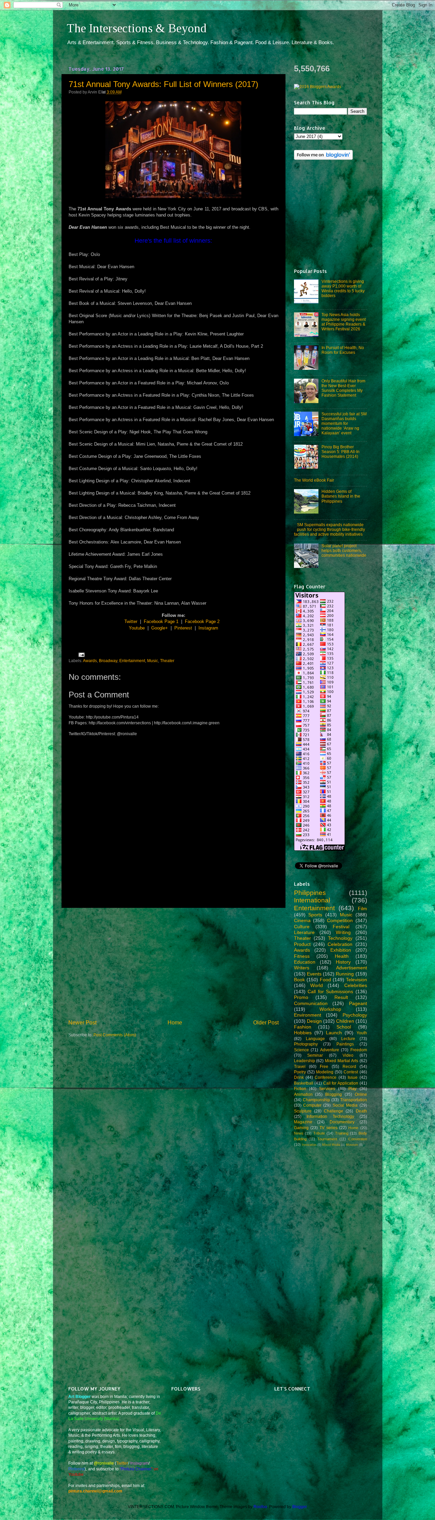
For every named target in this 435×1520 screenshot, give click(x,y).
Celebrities (355, 985)
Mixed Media (331, 1144)
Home (175, 1022)
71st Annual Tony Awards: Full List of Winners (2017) (163, 84)
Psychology (355, 1015)
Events (314, 974)
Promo (301, 997)
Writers (301, 967)
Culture (302, 926)
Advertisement (351, 967)
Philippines (310, 892)
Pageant (358, 1003)
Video (348, 1055)
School (343, 1027)
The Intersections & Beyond (137, 28)
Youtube (137, 628)
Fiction (300, 1088)
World (316, 985)
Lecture (348, 1038)
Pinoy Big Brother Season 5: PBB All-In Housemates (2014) (340, 452)
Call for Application (340, 1083)
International (312, 900)
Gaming (301, 1127)
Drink (299, 1077)
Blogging (333, 1094)
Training (341, 1133)
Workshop (330, 1009)
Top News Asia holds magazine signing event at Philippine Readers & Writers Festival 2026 (343, 321)
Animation (303, 1094)
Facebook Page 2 (202, 621)
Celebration (340, 944)
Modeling (324, 1072)
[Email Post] (80, 654)
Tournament (327, 1139)
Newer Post (82, 1022)
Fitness (302, 956)
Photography (306, 1044)
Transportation (353, 1100)
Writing (343, 932)
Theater (167, 660)
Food (325, 979)
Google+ (159, 628)
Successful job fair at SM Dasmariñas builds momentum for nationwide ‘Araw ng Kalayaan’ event (344, 423)
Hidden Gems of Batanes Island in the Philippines (340, 496)
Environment (307, 1015)
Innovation (309, 1144)
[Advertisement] (173, 963)
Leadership (304, 1060)
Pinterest (183, 628)
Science (301, 1050)
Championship (316, 1100)
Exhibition (340, 950)
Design (314, 1021)
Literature (304, 932)
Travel (300, 1066)
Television (356, 979)
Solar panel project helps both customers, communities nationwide (343, 550)
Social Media (345, 1105)
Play (352, 1088)
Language (315, 1038)
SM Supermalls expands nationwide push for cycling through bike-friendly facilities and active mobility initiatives (329, 529)
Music (152, 660)
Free (324, 1066)
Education (304, 962)
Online (361, 1094)
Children (345, 1021)
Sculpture (303, 1111)
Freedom (358, 1050)
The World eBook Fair (314, 480)
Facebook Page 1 (161, 621)
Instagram (208, 628)
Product (302, 944)
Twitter (130, 621)
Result (341, 997)
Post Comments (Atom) (114, 1035)
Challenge (333, 1111)
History (343, 962)
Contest (351, 1072)
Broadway (108, 660)
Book (299, 979)
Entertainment (132, 660)
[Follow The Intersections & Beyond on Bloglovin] (323, 158)
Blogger (299, 1506)
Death (361, 1111)
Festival (341, 926)
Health (342, 956)
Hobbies (303, 1032)
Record (349, 1066)
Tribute (319, 1133)
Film (362, 908)
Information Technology (330, 1116)
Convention (357, 1139)
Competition (340, 920)
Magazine (303, 1122)
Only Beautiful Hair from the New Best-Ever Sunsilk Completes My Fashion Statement (343, 388)
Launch (334, 1032)
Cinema (302, 920)
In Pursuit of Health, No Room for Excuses (342, 350)
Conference (325, 1077)
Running (345, 974)
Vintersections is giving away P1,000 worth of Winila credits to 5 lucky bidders (343, 288)
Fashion (302, 1027)
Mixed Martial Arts (341, 1060)
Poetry (300, 1072)
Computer (312, 1105)
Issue (353, 1077)
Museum (352, 1144)
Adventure (329, 1050)
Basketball (303, 1083)
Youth (361, 1033)
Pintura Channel (136, 1469)
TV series (328, 1127)
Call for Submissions (330, 991)
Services (327, 1088)
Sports (315, 914)
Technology (340, 938)
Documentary (342, 1122)
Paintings (345, 1044)
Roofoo (260, 1506)
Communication (311, 1003)
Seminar (315, 1055)
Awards (90, 660)
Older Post (266, 1022)
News (298, 1133)
